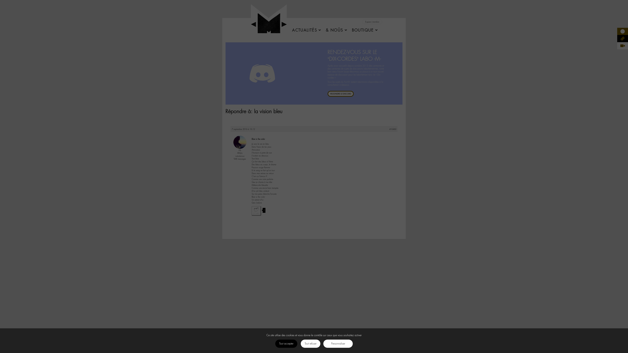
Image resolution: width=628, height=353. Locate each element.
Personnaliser (338, 343)
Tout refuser (310, 343)
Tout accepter (286, 343)
